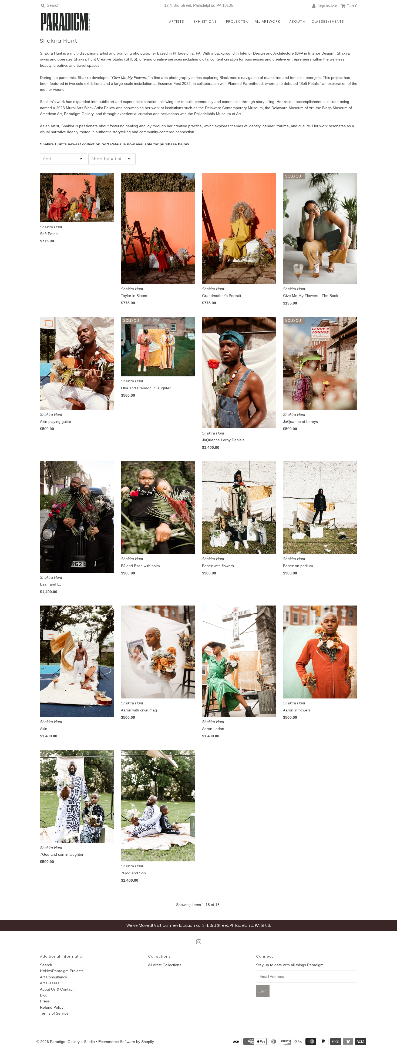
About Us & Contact (56, 989)
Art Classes (49, 983)
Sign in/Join (326, 6)
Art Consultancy (53, 977)
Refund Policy (51, 1007)
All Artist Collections (164, 965)
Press (45, 1001)
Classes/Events (327, 21)
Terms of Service (54, 1013)
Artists (176, 21)
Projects (235, 21)
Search (46, 965)
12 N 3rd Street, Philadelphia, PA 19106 (198, 5)
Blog (44, 995)
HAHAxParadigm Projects (61, 971)
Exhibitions (205, 21)
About (295, 21)
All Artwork (267, 21)
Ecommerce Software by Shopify (126, 1041)
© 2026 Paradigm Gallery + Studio (65, 1041)
